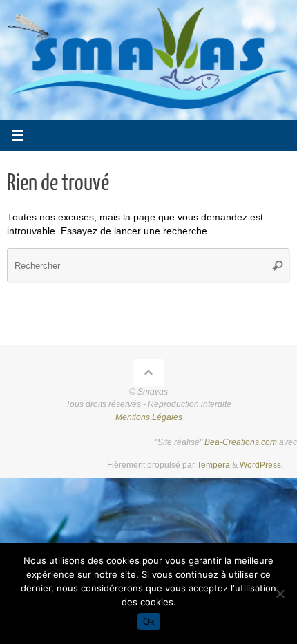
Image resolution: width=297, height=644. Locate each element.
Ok (149, 621)
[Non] (280, 593)
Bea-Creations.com (240, 442)
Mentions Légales (148, 417)
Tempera (213, 465)
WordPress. (261, 465)
